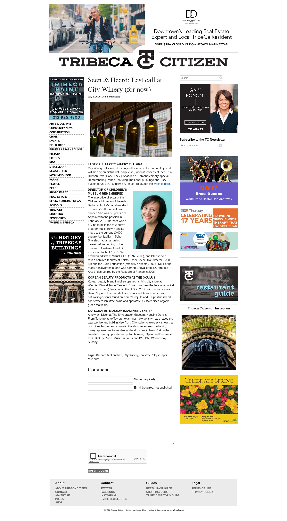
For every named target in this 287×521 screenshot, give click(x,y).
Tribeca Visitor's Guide (163, 495)
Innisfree (145, 355)
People (54, 183)
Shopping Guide (157, 492)
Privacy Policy (202, 492)
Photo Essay (58, 192)
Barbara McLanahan (109, 355)
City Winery (131, 355)
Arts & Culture (60, 123)
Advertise (62, 495)
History (55, 153)
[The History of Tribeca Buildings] (66, 267)
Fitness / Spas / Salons (65, 149)
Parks (53, 179)
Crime (53, 136)
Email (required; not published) (153, 387)
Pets (52, 188)
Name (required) (144, 379)
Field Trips (57, 145)
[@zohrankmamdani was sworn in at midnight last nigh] (209, 342)
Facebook (108, 492)
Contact (61, 492)
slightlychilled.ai (177, 510)
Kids (52, 162)
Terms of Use (201, 488)
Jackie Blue (140, 510)
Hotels (54, 158)
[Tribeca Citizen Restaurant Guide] (209, 299)
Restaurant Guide (159, 488)
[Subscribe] (220, 145)
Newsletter (58, 171)
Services (55, 209)
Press (59, 499)
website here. (162, 183)
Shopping (56, 214)
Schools (55, 205)
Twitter (106, 488)
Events (54, 140)
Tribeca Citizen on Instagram (209, 308)
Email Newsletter (114, 499)
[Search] (220, 78)
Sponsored (57, 218)
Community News (61, 128)
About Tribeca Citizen (71, 488)
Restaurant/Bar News (65, 201)
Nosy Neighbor (60, 175)
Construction (59, 132)
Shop (58, 502)
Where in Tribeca (61, 222)
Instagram (108, 495)
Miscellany (57, 166)
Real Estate (58, 196)
